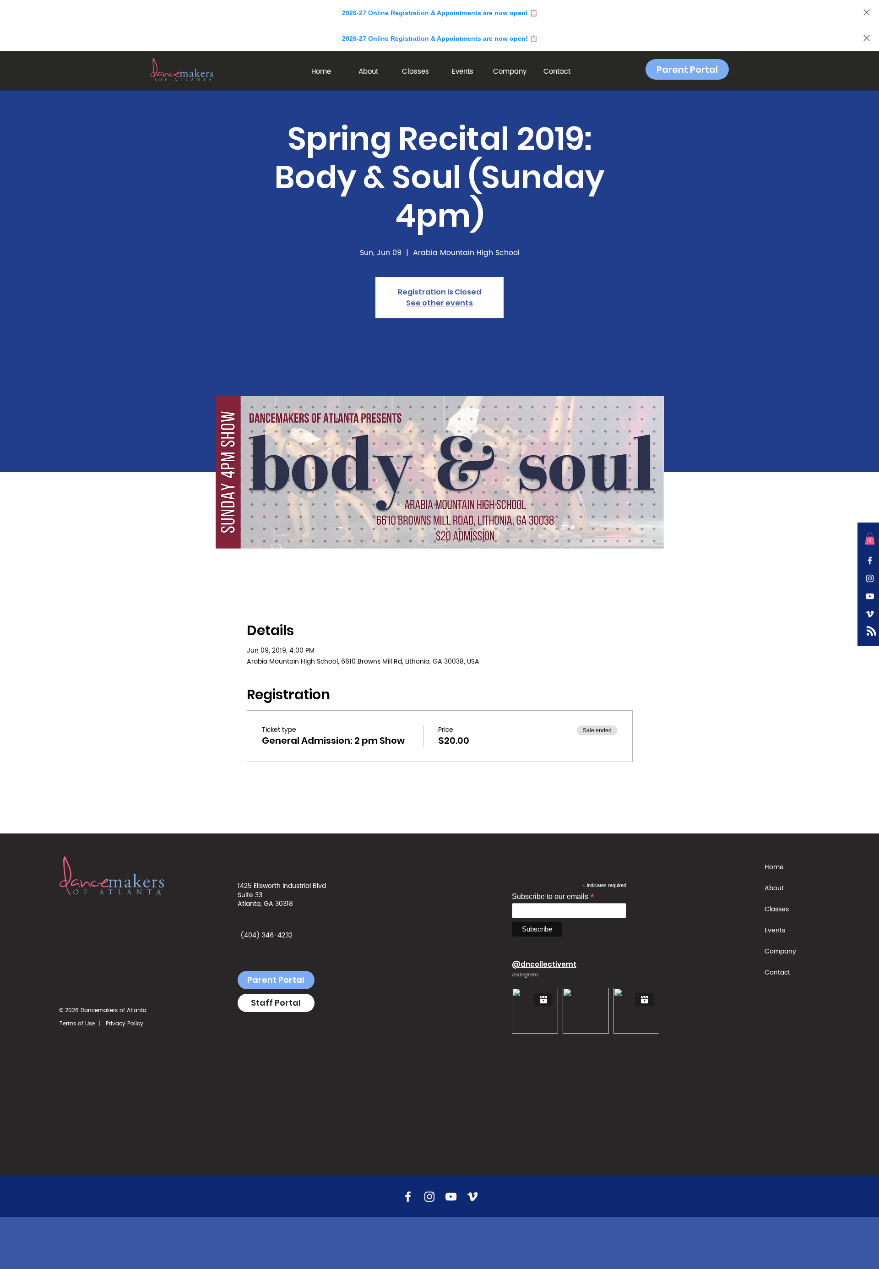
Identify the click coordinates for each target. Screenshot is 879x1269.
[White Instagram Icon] (870, 578)
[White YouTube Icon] (870, 596)
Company (780, 951)
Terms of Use (77, 1023)
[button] (368, 71)
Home (774, 867)
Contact (777, 972)
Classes (777, 909)
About (774, 888)
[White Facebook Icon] (870, 561)
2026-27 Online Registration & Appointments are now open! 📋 (439, 12)
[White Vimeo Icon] (870, 614)
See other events (439, 303)
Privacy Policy (124, 1023)
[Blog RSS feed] (871, 631)
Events (775, 930)
